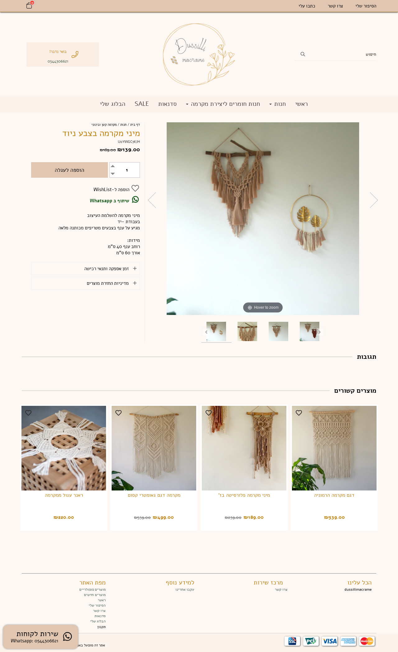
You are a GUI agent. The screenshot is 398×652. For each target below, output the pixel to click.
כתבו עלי (306, 6)
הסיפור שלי (365, 6)
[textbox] (243, 589)
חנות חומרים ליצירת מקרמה (224, 104)
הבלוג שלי (112, 104)
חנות (279, 104)
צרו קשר (335, 6)
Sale (142, 104)
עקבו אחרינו (184, 589)
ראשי (301, 104)
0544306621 (58, 61)
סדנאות (167, 104)
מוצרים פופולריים (92, 589)
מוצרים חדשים (95, 594)
